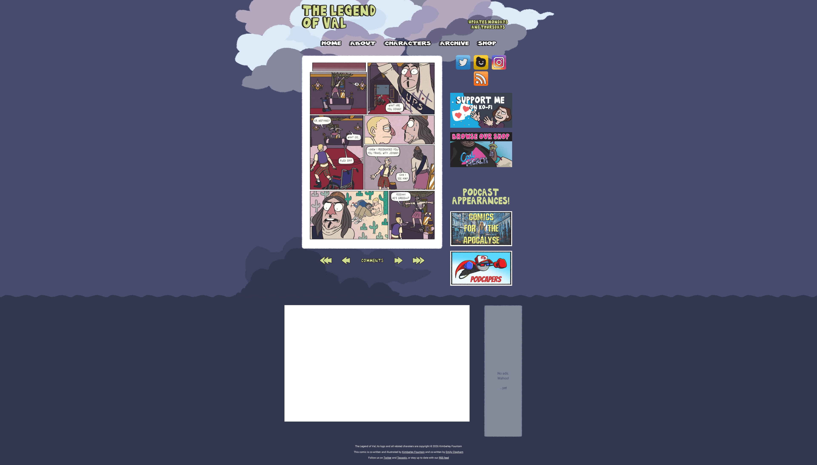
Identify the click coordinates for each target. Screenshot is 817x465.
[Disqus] (377, 362)
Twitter (387, 457)
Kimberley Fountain (413, 452)
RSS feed (444, 457)
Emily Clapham (454, 452)
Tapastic (402, 457)
